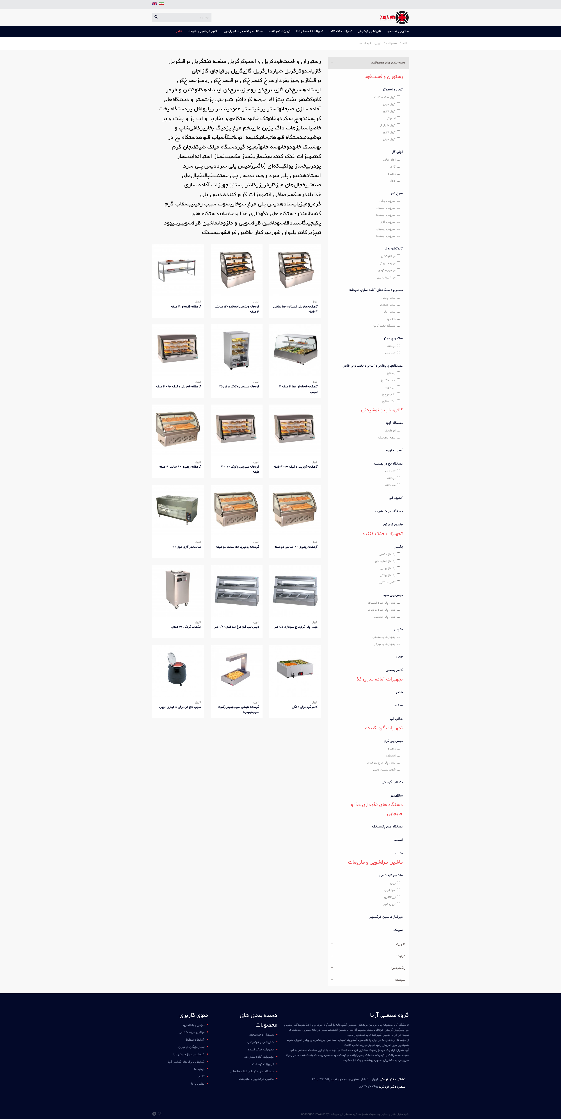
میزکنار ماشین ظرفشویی (386, 916)
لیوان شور (389, 904)
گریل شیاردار (388, 125)
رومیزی (391, 174)
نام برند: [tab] (399, 944)
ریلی (393, 883)
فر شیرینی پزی (386, 277)
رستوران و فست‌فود (398, 31)
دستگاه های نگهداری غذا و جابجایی (243, 31)
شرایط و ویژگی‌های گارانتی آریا (186, 1062)
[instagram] (159, 1114)
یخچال (398, 629)
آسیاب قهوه (394, 450)
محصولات (391, 44)
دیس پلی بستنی (385, 617)
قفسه (399, 853)
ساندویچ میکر (393, 338)
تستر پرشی (389, 298)
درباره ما (199, 1069)
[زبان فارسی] (161, 5)
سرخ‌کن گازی (388, 222)
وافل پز (391, 319)
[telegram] (154, 1114)
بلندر (399, 692)
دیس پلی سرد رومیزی (382, 610)
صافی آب (396, 718)
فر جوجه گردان (387, 270)
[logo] (393, 17)
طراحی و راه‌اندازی (193, 1025)
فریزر (399, 656)
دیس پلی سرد (393, 595)
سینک (398, 930)
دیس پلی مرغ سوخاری (381, 763)
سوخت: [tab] (400, 980)
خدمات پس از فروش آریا (188, 1054)
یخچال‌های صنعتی (384, 637)
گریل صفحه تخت (385, 97)
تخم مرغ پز (389, 394)
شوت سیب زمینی (384, 770)
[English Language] (154, 5)
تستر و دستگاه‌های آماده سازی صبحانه (376, 290)
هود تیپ (390, 890)
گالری (179, 31)
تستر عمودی (388, 305)
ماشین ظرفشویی (391, 875)
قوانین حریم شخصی (191, 1032)
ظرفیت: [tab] (400, 956)
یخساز (398, 546)
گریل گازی (389, 111)
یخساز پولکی (388, 575)
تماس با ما (197, 1084)
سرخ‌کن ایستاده (386, 215)
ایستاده (391, 756)
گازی (393, 167)
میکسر (398, 705)
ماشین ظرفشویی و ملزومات (203, 31)
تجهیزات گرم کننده (279, 31)
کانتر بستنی (394, 670)
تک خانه (390, 353)
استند (398, 840)
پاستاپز (391, 373)
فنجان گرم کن (393, 524)
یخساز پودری (388, 568)
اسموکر (391, 118)
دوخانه (391, 346)
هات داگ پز (388, 380)
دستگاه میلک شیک (389, 511)
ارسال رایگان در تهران (191, 1047)
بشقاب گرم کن (392, 782)
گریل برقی (389, 104)
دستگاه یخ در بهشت (388, 463)
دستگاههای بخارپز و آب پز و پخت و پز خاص (373, 365)
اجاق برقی (389, 160)
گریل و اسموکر (393, 89)
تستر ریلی (389, 312)
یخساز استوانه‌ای (385, 561)
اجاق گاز (397, 152)
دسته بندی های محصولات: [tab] (388, 63)
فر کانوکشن (388, 256)
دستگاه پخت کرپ (384, 326)
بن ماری (390, 387)
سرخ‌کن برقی (388, 201)
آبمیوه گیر (396, 497)
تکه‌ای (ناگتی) (387, 582)
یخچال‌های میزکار (385, 644)
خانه (405, 44)
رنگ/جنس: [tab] (398, 968)
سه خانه (390, 485)
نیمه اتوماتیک (387, 438)
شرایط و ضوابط (195, 1040)
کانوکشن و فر (393, 248)
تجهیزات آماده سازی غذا (309, 31)
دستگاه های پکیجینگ (387, 826)
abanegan (307, 1113)
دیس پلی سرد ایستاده (381, 603)
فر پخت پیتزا (388, 263)
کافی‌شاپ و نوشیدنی (369, 31)
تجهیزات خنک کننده (340, 31)
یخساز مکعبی (387, 554)
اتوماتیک (390, 431)
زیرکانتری (390, 897)
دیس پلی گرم (393, 741)
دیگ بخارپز (389, 402)
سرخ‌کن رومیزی (386, 208)
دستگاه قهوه (394, 423)
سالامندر (397, 795)
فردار (393, 181)
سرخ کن (397, 193)
